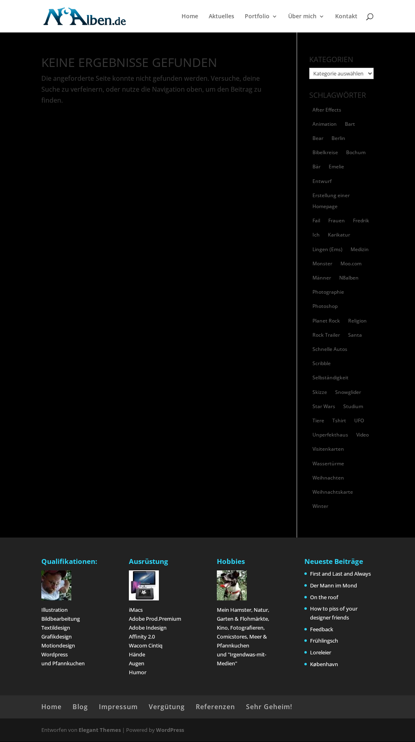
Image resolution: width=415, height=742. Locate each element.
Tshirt (339, 420)
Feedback (321, 629)
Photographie (328, 291)
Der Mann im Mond (333, 585)
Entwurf (322, 181)
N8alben (349, 277)
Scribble (321, 363)
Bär (316, 166)
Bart (350, 123)
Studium (353, 406)
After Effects (326, 109)
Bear (317, 138)
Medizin (360, 249)
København (324, 664)
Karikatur (339, 234)
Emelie (336, 166)
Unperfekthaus (330, 434)
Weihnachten (328, 477)
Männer (321, 277)
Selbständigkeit (330, 377)
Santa (355, 334)
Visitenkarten (328, 448)
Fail (316, 220)
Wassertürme (328, 463)
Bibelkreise (325, 152)
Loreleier (320, 652)
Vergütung (167, 706)
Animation (324, 123)
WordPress (170, 729)
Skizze (319, 392)
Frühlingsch (324, 640)
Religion (357, 320)
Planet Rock (326, 320)
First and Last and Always (340, 573)
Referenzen (215, 706)
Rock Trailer (326, 334)
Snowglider (348, 392)
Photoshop (325, 306)
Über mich (302, 16)
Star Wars (323, 406)
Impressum (118, 706)
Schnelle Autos (329, 349)
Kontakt (346, 16)
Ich (316, 234)
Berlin (338, 138)
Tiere (318, 420)
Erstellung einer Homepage (331, 201)
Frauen (336, 220)
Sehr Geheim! (269, 706)
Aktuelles (221, 16)
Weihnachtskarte (332, 491)
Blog (80, 706)
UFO (359, 420)
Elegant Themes (100, 729)
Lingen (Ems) (327, 249)
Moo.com (351, 263)
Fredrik (361, 220)
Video (362, 434)
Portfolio (257, 16)
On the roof (324, 597)
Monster (322, 263)
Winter (320, 506)
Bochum (356, 152)
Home (190, 16)
